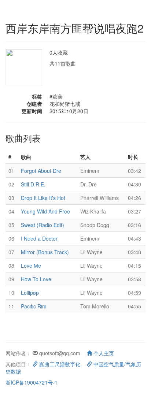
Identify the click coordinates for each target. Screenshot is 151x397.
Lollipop (30, 292)
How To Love (36, 279)
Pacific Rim (34, 306)
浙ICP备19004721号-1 (31, 382)
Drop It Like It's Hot (43, 197)
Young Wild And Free (45, 211)
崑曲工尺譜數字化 (59, 364)
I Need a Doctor (39, 238)
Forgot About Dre (41, 170)
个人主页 (103, 353)
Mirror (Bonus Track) (45, 252)
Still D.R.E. (33, 184)
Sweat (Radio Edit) (42, 225)
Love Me (31, 265)
